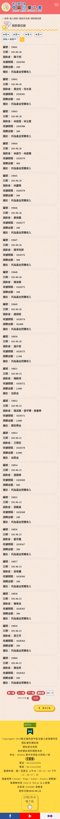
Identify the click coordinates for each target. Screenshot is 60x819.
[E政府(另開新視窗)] (30, 732)
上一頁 (21, 693)
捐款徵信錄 (36, 18)
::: (3, 18)
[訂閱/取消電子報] (30, 802)
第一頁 (11, 693)
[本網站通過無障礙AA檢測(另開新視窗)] (30, 725)
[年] (7, 34)
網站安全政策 (30, 747)
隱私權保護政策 (30, 743)
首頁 (6, 18)
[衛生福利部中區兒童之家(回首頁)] (21, 7)
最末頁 (41, 693)
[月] (17, 34)
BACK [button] (47, 708)
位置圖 (30, 759)
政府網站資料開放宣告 (30, 751)
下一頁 (31, 693)
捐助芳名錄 (24, 18)
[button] (56, 4)
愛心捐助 (14, 18)
